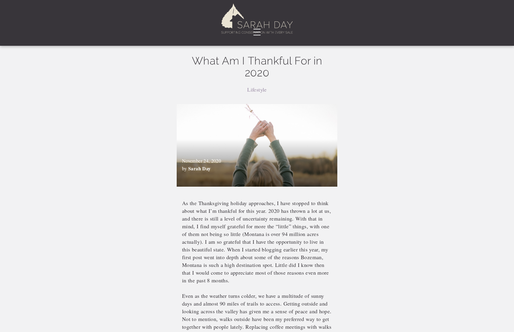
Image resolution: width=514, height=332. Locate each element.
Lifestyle (257, 89)
